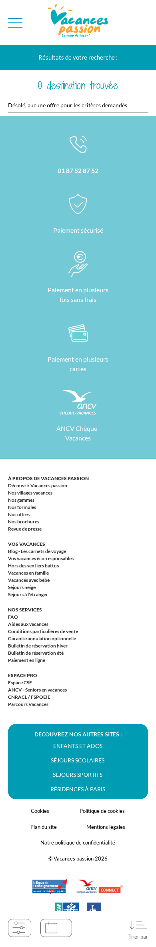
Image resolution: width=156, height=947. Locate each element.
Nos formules (22, 507)
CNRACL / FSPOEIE (29, 697)
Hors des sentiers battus (33, 566)
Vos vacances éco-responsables (41, 558)
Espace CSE (20, 683)
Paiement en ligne (26, 660)
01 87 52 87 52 (78, 170)
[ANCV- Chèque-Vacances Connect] (99, 891)
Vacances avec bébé (29, 580)
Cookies (40, 811)
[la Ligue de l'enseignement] (49, 891)
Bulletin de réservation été (36, 653)
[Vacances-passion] (78, 22)
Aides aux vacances (28, 624)
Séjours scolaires (77, 760)
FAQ (13, 617)
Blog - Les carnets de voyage (37, 551)
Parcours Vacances (28, 704)
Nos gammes (21, 500)
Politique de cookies (102, 811)
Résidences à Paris (77, 789)
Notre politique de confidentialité (77, 842)
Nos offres (19, 514)
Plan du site (43, 827)
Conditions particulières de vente (43, 631)
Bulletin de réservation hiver (38, 646)
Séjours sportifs (77, 774)
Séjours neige (22, 587)
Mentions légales (105, 827)
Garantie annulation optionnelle (42, 638)
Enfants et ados (77, 745)
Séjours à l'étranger (28, 594)
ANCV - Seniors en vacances (37, 690)
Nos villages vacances (30, 493)
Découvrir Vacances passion (37, 486)
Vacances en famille (28, 573)
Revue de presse (25, 529)
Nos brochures (23, 522)
